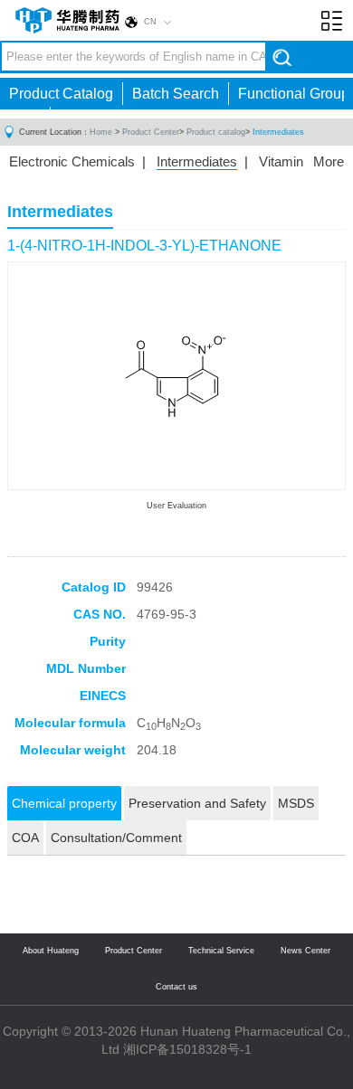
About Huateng (51, 950)
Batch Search (175, 93)
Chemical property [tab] (64, 803)
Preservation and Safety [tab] (197, 803)
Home (101, 132)
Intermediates (278, 132)
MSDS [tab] (296, 803)
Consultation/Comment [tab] (116, 837)
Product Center (150, 132)
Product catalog (215, 132)
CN (150, 21)
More (328, 161)
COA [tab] (25, 837)
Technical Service (221, 950)
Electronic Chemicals (72, 161)
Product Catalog (61, 93)
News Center (305, 950)
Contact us (176, 986)
